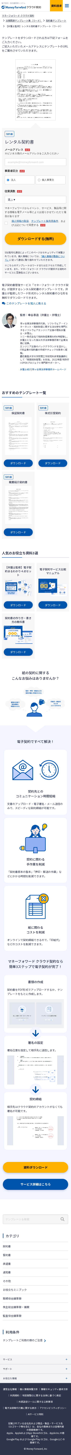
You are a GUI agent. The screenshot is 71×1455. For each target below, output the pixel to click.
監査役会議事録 (12, 1316)
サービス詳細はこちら (35, 1184)
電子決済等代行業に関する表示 (21, 1407)
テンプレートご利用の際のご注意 (23, 1340)
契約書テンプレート (56, 20)
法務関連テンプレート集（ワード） (24, 20)
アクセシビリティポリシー (53, 1407)
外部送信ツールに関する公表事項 (36, 1401)
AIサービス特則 (35, 1414)
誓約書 (7, 1255)
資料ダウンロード (35, 1167)
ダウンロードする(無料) (35, 239)
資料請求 (56, 6)
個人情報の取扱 (20, 221)
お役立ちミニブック (15, 1290)
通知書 (7, 1272)
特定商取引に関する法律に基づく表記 (41, 1395)
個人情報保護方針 (29, 1389)
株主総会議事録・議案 (16, 1307)
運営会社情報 (10, 1389)
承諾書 (7, 1264)
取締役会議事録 (12, 1298)
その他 (7, 1281)
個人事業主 (48, 179)
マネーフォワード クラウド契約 (18, 15)
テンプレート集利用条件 (44, 221)
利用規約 (14, 1395)
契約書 (7, 1246)
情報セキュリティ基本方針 (54, 1389)
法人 (13, 179)
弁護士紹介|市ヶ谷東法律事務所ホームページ (43, 369)
